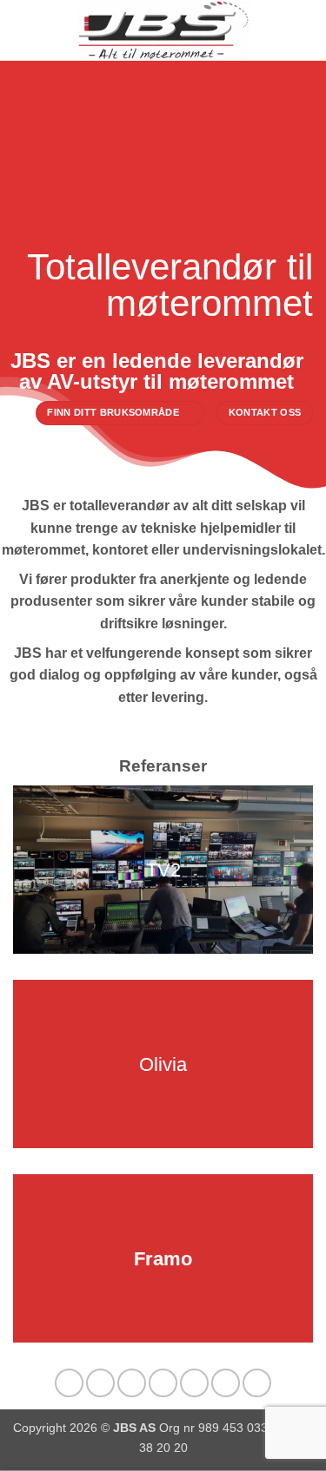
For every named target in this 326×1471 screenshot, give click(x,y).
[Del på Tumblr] (257, 1383)
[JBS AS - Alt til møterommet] (163, 30)
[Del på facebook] (100, 1383)
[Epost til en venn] (163, 1383)
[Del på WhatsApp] (69, 1383)
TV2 (163, 870)
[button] (23, 30)
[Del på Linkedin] (225, 1383)
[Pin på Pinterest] (194, 1383)
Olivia (163, 1064)
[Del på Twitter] (131, 1383)
